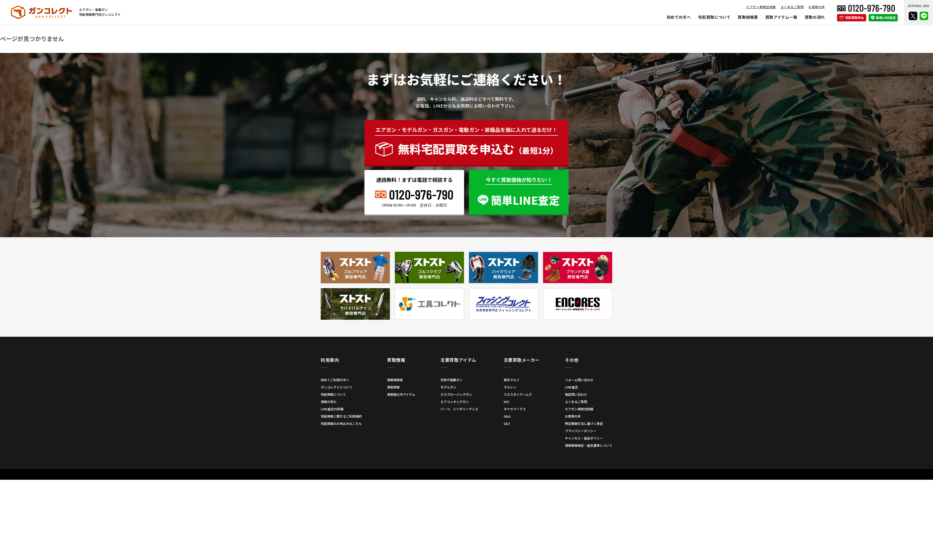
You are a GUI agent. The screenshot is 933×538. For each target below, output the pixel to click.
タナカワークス (515, 409)
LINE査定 (571, 387)
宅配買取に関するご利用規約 (341, 416)
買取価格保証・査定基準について (588, 445)
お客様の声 (816, 7)
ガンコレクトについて (336, 387)
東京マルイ (511, 380)
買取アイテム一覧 (781, 17)
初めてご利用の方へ (335, 380)
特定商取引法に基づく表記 (584, 423)
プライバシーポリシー (580, 431)
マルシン (510, 387)
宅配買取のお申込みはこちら (341, 423)
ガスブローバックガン (456, 394)
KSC (507, 401)
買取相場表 (748, 17)
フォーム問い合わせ (579, 380)
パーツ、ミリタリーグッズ (459, 409)
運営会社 (449, 479)
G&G (507, 416)
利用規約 (432, 479)
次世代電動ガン (452, 380)
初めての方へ (679, 17)
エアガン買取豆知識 (761, 7)
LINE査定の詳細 (332, 409)
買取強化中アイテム (401, 394)
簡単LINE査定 (886, 17)
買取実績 (393, 387)
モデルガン (448, 387)
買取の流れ (815, 17)
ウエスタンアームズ (518, 394)
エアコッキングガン (455, 401)
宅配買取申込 (854, 17)
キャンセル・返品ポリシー (584, 438)
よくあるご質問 (792, 7)
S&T (507, 423)
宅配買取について (714, 17)
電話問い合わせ (576, 394)
